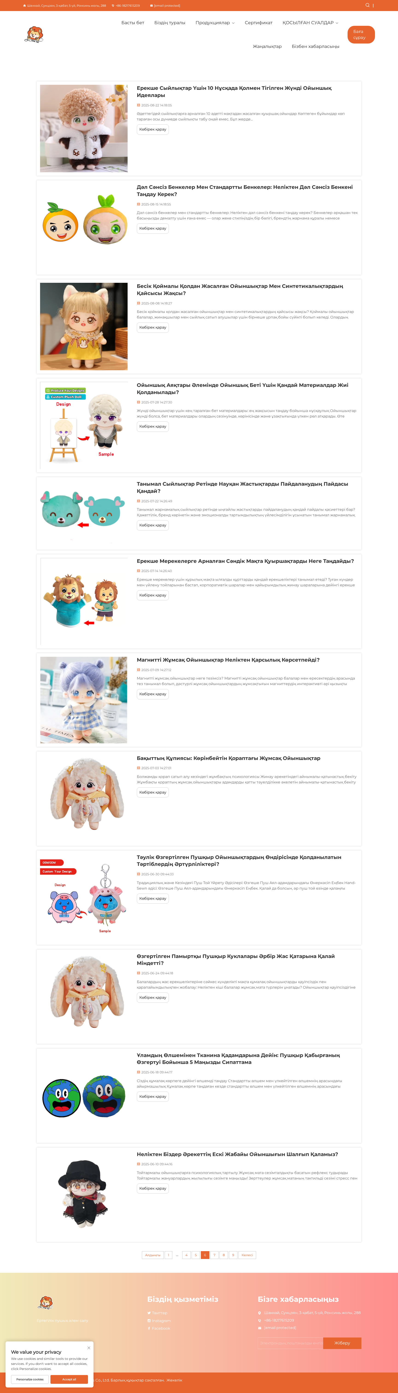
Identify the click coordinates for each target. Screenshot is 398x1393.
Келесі (247, 1255)
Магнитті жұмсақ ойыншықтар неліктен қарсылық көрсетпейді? (228, 660)
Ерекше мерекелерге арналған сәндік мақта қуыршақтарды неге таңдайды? (245, 561)
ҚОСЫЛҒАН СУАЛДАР (308, 22)
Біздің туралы (169, 22)
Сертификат (258, 22)
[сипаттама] (46, 1302)
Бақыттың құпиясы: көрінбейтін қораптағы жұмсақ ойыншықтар (228, 758)
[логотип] (49, 34)
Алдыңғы (153, 1255)
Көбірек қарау (152, 129)
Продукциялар (213, 22)
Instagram (161, 1321)
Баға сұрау (359, 34)
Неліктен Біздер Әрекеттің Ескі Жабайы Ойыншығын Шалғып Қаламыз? (237, 1154)
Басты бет (132, 22)
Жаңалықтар (267, 46)
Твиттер (159, 1313)
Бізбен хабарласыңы (315, 46)
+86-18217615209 (128, 5)
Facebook (161, 1328)
